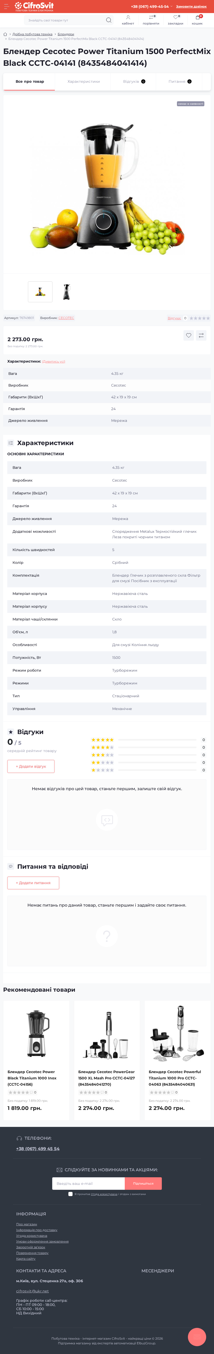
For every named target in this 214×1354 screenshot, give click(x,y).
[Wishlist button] (188, 335)
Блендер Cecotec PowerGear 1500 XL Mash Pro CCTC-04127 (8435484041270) (106, 1078)
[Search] (109, 20)
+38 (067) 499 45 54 (38, 1148)
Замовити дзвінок (191, 6)
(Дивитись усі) (53, 361)
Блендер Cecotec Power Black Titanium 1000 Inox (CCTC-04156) (32, 1078)
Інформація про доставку (36, 1230)
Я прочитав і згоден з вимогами (110, 1194)
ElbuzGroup (146, 1343)
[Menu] (6, 6)
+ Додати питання (33, 882)
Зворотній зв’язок (30, 1247)
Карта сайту (25, 1259)
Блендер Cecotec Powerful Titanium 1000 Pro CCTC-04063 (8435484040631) (175, 1078)
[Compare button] (201, 335)
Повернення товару (32, 1253)
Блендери (66, 34)
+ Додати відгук (31, 766)
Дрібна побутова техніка (32, 34)
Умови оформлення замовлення (42, 1241)
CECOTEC (66, 318)
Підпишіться (143, 1183)
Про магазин (26, 1224)
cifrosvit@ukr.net (32, 1291)
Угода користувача (104, 1194)
